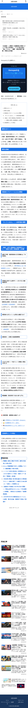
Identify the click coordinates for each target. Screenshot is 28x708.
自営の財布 (14, 1)
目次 (12, 105)
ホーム (7, 700)
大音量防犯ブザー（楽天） (12, 423)
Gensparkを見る (14, 88)
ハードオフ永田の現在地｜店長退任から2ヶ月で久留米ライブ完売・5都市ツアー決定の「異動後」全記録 (14, 474)
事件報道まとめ (19, 265)
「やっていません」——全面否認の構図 (14, 115)
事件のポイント (8, 108)
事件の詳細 (7, 110)
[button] (25, 382)
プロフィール (21, 700)
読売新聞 (4, 304)
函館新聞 (6, 329)
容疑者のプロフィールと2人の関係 (12, 113)
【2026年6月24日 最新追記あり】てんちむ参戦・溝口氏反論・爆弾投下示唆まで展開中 (15, 499)
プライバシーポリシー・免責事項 (7, 703)
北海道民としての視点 (9, 122)
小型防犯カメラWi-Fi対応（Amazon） (15, 420)
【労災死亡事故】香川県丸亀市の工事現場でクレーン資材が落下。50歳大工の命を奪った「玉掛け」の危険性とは (15, 481)
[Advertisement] (14, 523)
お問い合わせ (21, 702)
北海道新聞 (11, 304)
